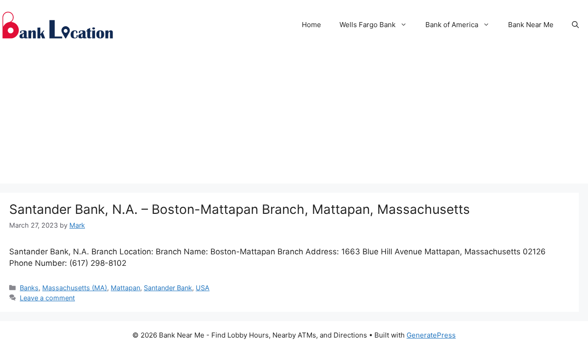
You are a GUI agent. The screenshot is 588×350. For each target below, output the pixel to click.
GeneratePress (431, 335)
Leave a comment (47, 298)
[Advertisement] (294, 119)
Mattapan (125, 288)
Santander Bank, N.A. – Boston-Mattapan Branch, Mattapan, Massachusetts (239, 209)
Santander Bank (168, 288)
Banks (29, 288)
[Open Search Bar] (575, 25)
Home (311, 24)
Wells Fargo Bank (367, 24)
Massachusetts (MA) (74, 288)
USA (202, 288)
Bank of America (451, 24)
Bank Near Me (531, 24)
